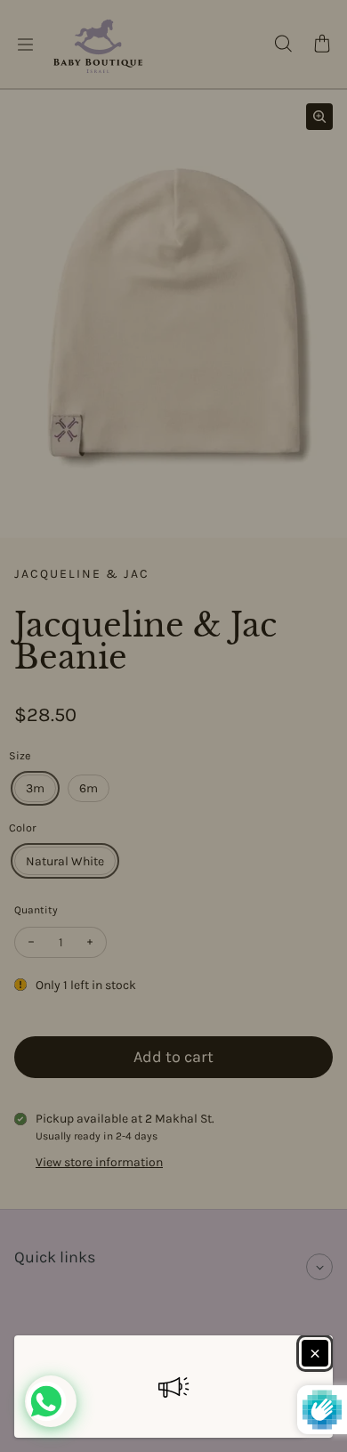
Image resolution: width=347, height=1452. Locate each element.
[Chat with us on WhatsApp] (51, 1401)
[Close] (315, 1353)
